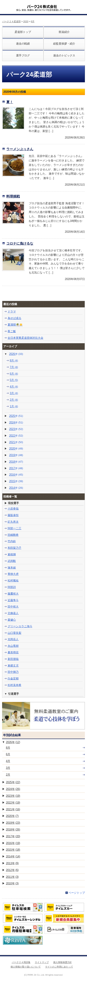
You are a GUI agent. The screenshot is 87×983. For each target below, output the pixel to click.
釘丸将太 (13, 521)
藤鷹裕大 (13, 593)
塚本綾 (12, 567)
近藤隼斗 (13, 600)
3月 (14, 393)
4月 (14, 386)
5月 (14, 380)
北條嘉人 (13, 613)
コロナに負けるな (19, 243)
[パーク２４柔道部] (42, 5)
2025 (16, 415)
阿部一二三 (14, 528)
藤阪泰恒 (13, 515)
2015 (16, 481)
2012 (12, 870)
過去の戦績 (23, 43)
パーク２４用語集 (21, 962)
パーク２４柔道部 (11, 21)
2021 (16, 442)
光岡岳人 (13, 639)
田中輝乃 (13, 672)
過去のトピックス (64, 55)
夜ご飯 (12, 331)
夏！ (9, 102)
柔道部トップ (23, 32)
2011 (12, 876)
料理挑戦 (13, 196)
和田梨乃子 (14, 547)
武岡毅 (12, 561)
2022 (16, 435)
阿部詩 (12, 587)
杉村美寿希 (14, 685)
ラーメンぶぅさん (19, 149)
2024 (16, 422)
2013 (12, 863)
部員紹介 (64, 32)
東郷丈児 (13, 665)
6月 (14, 373)
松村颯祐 (13, 580)
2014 (16, 487)
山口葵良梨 (14, 632)
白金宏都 (13, 678)
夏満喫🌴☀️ (15, 324)
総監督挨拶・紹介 (64, 43)
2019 (16, 455)
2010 (12, 883)
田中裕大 (13, 606)
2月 (14, 399)
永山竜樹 (13, 645)
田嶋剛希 (13, 534)
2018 (16, 461)
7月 (14, 367)
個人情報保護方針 (62, 962)
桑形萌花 (13, 652)
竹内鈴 (12, 541)
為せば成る (14, 318)
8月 (32, 21)
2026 (16, 354)
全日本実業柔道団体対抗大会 (25, 337)
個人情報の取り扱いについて (26, 966)
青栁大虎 (13, 574)
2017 (16, 468)
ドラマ (12, 311)
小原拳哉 (13, 508)
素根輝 (12, 554)
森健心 (12, 619)
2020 (25, 21)
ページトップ (76, 892)
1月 (14, 406)
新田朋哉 (13, 659)
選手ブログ (23, 55)
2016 (16, 474)
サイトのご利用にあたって (59, 966)
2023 (16, 429)
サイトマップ (42, 962)
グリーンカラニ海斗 (20, 626)
